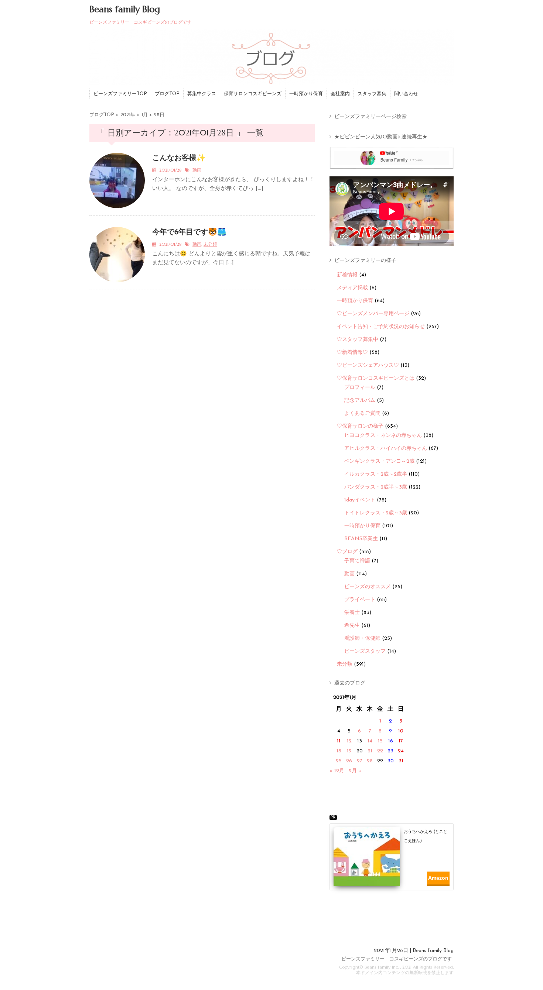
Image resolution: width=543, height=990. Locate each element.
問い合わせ (406, 94)
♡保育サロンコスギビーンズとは (375, 378)
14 (370, 741)
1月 (144, 115)
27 (359, 761)
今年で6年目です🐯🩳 (189, 232)
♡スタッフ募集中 (357, 339)
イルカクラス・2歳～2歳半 (375, 474)
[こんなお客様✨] (117, 212)
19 (349, 751)
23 (390, 751)
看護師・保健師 (362, 638)
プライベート (359, 600)
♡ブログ (347, 552)
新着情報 (347, 275)
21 (370, 751)
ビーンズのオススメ (367, 587)
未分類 (210, 244)
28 (370, 761)
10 (400, 731)
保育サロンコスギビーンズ (252, 94)
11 (339, 741)
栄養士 (352, 612)
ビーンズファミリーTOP (120, 94)
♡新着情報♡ (352, 352)
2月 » (355, 771)
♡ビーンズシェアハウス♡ (368, 365)
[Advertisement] (394, 912)
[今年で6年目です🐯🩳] (117, 287)
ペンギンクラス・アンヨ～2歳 (379, 461)
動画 (196, 170)
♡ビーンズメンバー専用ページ (373, 314)
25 (339, 761)
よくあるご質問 (362, 413)
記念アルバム (359, 400)
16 (390, 741)
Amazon (438, 878)
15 (380, 741)
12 (349, 741)
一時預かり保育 (306, 94)
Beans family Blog (124, 9)
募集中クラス (201, 94)
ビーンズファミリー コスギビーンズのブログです (396, 959)
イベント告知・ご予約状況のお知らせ (381, 327)
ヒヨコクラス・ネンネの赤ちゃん (383, 435)
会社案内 (340, 94)
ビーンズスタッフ (365, 651)
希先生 (352, 625)
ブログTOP (167, 94)
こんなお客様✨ (179, 158)
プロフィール (359, 387)
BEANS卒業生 (361, 539)
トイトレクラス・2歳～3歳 (375, 513)
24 (401, 751)
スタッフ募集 (372, 94)
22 (380, 751)
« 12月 (336, 771)
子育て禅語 (357, 561)
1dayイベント (359, 500)
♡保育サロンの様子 (360, 426)
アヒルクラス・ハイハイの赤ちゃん (385, 448)
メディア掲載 (352, 288)
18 (339, 751)
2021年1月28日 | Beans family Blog (414, 950)
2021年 (127, 115)
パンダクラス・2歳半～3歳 (375, 487)
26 (349, 761)
